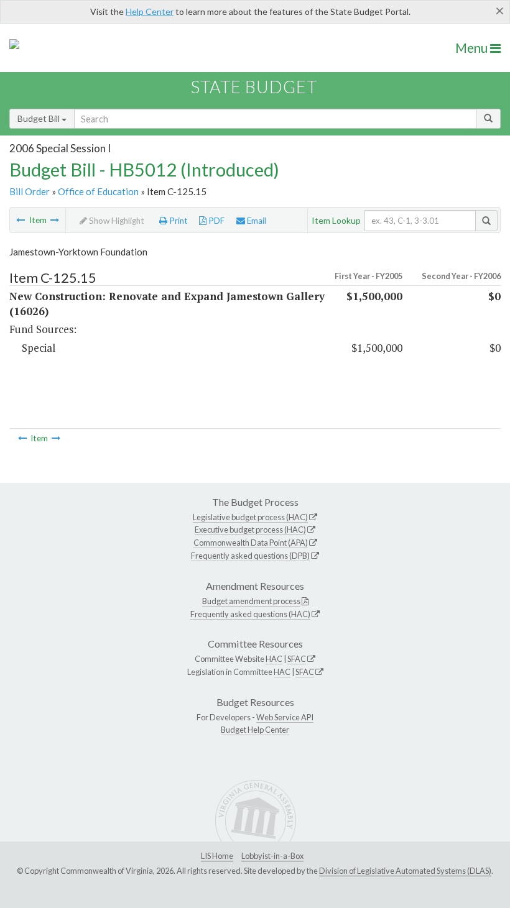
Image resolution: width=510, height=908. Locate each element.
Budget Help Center (255, 730)
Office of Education (98, 191)
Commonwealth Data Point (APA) (250, 543)
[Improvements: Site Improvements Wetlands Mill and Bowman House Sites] (20, 220)
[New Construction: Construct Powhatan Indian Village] (54, 220)
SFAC (296, 659)
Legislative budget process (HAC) (250, 517)
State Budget (254, 86)
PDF (215, 221)
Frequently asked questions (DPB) (250, 556)
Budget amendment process (251, 601)
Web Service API (284, 717)
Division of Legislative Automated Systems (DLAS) (405, 871)
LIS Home (217, 856)
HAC (274, 659)
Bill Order (29, 191)
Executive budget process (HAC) (250, 529)
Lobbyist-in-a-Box (272, 856)
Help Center (150, 11)
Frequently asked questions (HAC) (250, 614)
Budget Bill (39, 118)
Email (255, 221)
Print (177, 221)
